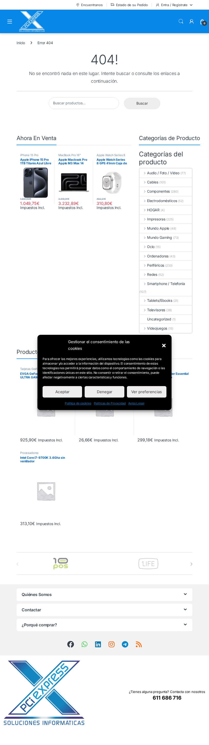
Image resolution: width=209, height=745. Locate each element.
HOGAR (153, 210)
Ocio (150, 246)
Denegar (104, 391)
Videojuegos (157, 328)
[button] (163, 345)
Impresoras (156, 219)
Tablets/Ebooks (159, 300)
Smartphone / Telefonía (166, 283)
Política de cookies (78, 403)
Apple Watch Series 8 (111, 155)
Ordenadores (157, 256)
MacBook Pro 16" (69, 155)
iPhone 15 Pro (29, 155)
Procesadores (29, 453)
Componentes (158, 191)
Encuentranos (91, 5)
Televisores (156, 310)
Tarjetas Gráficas (31, 369)
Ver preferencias (146, 391)
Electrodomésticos (162, 200)
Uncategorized (159, 319)
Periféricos (155, 265)
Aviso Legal (136, 403)
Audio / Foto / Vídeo (163, 173)
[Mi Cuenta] (191, 21)
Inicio (21, 43)
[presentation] (191, 564)
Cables (152, 182)
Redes (152, 274)
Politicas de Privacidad (110, 403)
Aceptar (62, 391)
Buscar (181, 21)
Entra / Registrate (174, 5)
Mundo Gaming (159, 237)
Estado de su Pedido (132, 5)
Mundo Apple (158, 228)
